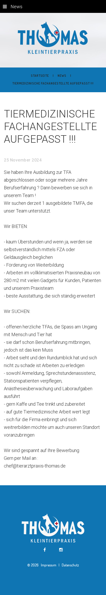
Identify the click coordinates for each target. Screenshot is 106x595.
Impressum (49, 565)
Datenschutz (70, 565)
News (16, 6)
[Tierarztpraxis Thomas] (53, 38)
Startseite (40, 76)
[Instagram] (61, 550)
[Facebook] (44, 550)
